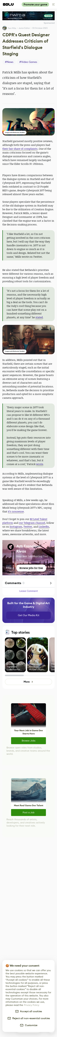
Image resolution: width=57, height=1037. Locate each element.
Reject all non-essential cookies (30, 1018)
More (26, 681)
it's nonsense (16, 511)
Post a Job (28, 812)
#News (9, 62)
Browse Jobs (28, 740)
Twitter (27, 526)
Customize (30, 1025)
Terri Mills (12, 28)
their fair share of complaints (20, 148)
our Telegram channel (32, 523)
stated (39, 317)
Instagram (16, 526)
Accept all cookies (30, 1011)
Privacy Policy (31, 1005)
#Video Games (28, 62)
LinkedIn (44, 526)
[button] (28, 121)
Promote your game (35, 4)
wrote (39, 464)
